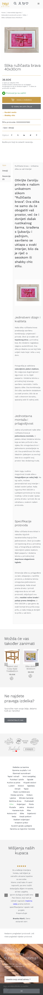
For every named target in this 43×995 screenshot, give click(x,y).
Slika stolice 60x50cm (30, 667)
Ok (22, 991)
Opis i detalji (8, 128)
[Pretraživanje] (15, 3)
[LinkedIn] (24, 135)
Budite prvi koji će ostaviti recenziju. (17, 142)
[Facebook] (12, 135)
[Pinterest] (36, 135)
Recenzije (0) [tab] (6, 177)
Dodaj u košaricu (24, 100)
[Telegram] (30, 135)
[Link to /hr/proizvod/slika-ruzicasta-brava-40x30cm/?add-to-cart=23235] (11, 678)
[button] (21, 106)
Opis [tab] (4, 165)
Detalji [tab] (5, 171)
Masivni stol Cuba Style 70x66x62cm (12, 668)
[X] (18, 135)
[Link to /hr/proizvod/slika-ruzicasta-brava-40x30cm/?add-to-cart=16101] (30, 676)
